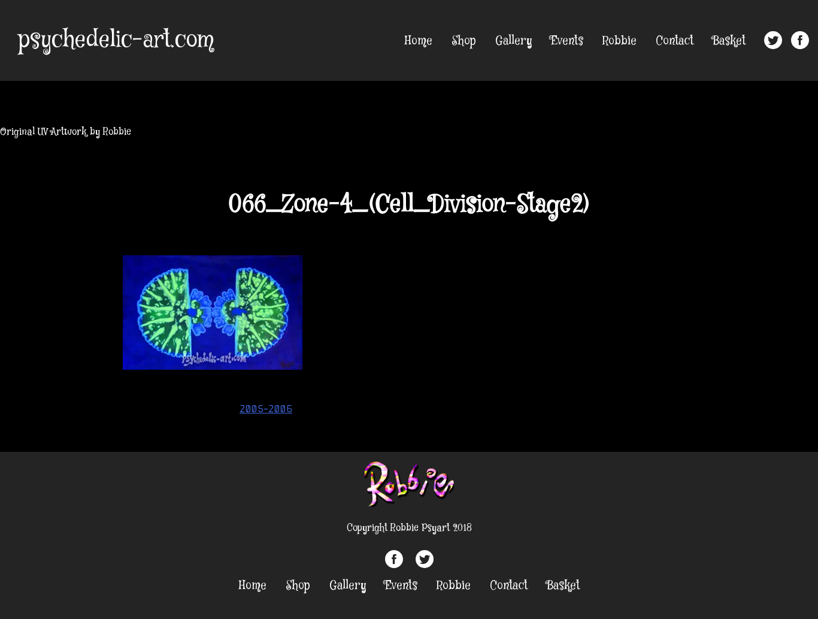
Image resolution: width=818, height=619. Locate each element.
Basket (729, 41)
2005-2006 (266, 409)
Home (418, 41)
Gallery (513, 41)
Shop (464, 41)
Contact (674, 41)
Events (567, 41)
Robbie (619, 41)
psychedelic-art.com (116, 40)
